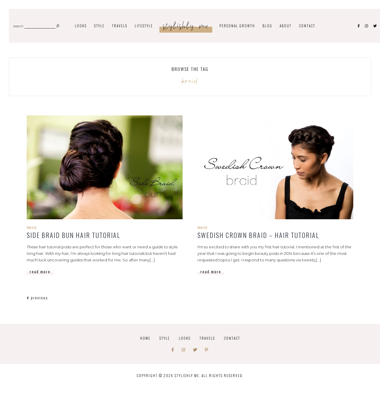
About (286, 25)
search (18, 26)
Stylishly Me (186, 26)
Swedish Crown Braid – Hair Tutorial (258, 235)
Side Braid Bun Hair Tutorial (73, 235)
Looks (185, 338)
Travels (207, 338)
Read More (40, 271)
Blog (267, 25)
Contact (307, 25)
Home (145, 338)
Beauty (32, 227)
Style (164, 338)
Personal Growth (237, 25)
